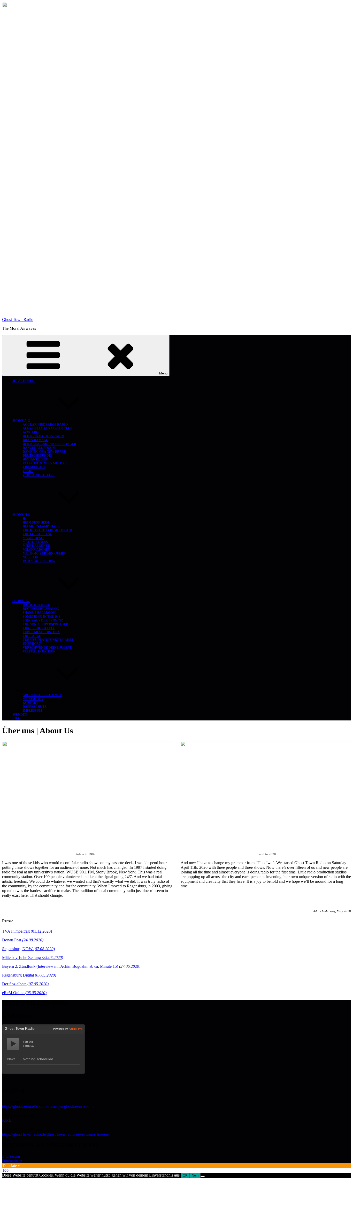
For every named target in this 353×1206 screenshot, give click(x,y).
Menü (163, 373)
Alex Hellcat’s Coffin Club (47, 428)
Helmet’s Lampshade (41, 526)
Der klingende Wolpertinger (49, 444)
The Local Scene (37, 534)
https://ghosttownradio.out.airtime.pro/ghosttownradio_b (48, 1106)
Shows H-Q (21, 515)
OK (185, 1175)
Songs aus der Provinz (43, 620)
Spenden (19, 714)
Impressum (32, 710)
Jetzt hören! (23, 381)
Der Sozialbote (25, 984)
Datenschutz (35, 707)
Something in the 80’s (41, 616)
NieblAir (31, 557)
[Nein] (203, 1176)
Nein (195, 1175)
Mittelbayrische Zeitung (32, 957)
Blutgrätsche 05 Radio (43, 436)
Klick (6, 1120)
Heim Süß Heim (36, 522)
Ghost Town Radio (17, 319)
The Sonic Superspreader (45, 624)
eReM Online (24, 992)
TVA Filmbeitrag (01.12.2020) (27, 931)
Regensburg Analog (41, 609)
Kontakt (30, 703)
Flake (28, 471)
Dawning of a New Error (44, 452)
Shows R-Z (21, 601)
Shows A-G (21, 421)
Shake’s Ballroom (39, 612)
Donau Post (22, 940)
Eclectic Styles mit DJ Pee (47, 463)
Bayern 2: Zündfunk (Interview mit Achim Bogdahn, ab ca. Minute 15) (71, 966)
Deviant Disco (35, 459)
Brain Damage (35, 440)
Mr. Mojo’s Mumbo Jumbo (44, 553)
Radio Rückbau (36, 605)
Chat (16, 718)
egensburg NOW (28, 949)
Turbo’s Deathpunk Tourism (48, 640)
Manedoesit (33, 538)
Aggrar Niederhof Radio (45, 424)
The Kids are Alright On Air (47, 530)
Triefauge (32, 636)
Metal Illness (35, 542)
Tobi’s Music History (41, 632)
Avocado (31, 432)
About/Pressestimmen (42, 695)
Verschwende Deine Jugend (47, 647)
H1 (25, 518)
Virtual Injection (39, 651)
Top (5, 1170)
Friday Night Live (39, 475)
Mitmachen (33, 699)
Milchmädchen (36, 549)
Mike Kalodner (36, 546)
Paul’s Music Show (39, 561)
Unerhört (32, 644)
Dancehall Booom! (39, 448)
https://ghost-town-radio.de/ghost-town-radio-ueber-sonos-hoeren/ (55, 1134)
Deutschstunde (37, 455)
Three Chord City (39, 628)
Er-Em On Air (34, 467)
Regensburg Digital (29, 975)
